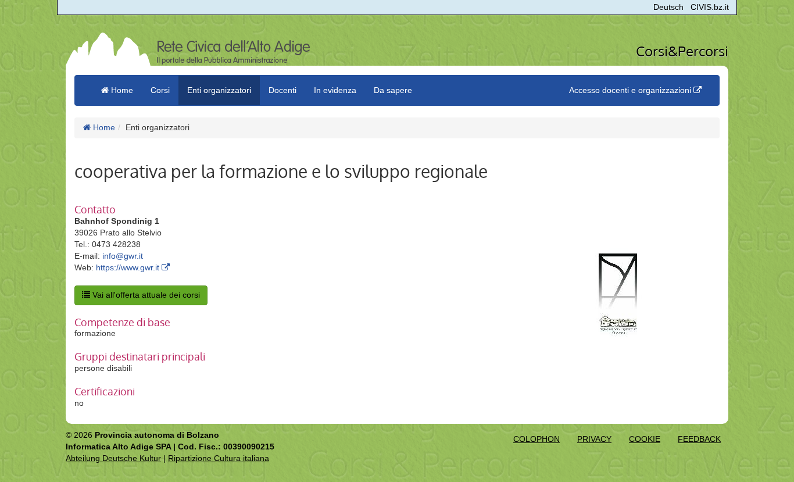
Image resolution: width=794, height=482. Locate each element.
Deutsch (668, 7)
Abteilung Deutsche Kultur (113, 458)
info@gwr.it (122, 255)
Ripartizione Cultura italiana (218, 458)
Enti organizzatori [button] (219, 90)
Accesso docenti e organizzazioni (631, 90)
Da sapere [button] (393, 90)
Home (103, 127)
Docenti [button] (282, 90)
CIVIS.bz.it (710, 7)
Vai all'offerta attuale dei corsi (145, 294)
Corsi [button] (160, 90)
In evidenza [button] (335, 90)
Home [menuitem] (121, 90)
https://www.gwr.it (129, 267)
